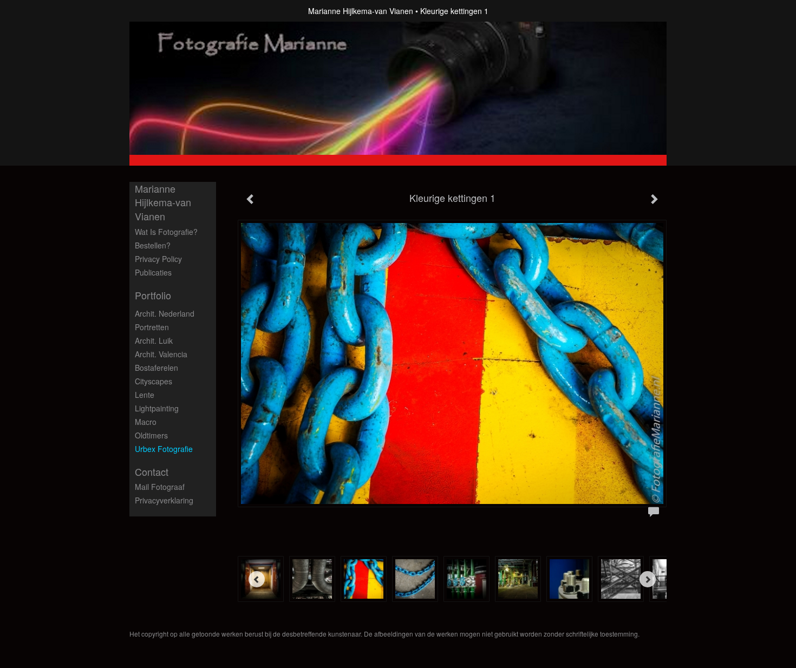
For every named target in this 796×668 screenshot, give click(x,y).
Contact (151, 472)
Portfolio (153, 295)
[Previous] (257, 579)
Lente (144, 394)
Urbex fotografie (164, 448)
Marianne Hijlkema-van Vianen (360, 10)
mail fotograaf (160, 486)
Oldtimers (151, 435)
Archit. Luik (154, 340)
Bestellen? (153, 245)
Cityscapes (153, 381)
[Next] (648, 579)
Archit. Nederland (164, 313)
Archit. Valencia (161, 354)
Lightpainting (157, 408)
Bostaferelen (156, 367)
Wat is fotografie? (166, 231)
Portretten (152, 327)
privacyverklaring (164, 500)
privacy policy (158, 258)
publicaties (153, 272)
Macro (145, 421)
